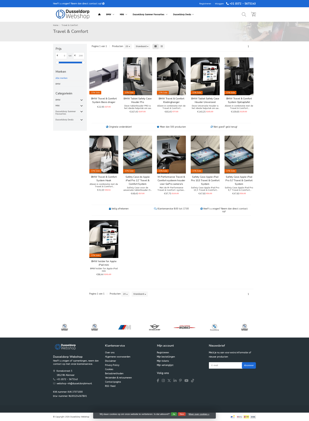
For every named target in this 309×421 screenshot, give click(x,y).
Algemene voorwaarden (117, 356)
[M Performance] (94, 327)
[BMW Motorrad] (64, 327)
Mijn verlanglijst (165, 365)
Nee (182, 414)
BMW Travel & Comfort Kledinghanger (171, 100)
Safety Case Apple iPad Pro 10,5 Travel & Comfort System (205, 180)
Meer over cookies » (199, 414)
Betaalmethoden (114, 373)
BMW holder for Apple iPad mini (104, 263)
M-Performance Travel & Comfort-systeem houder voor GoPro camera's (171, 180)
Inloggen (219, 3)
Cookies (109, 369)
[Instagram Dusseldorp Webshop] (164, 381)
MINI (122, 14)
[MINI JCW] (154, 327)
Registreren (205, 3)
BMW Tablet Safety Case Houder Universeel (205, 100)
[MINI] (124, 327)
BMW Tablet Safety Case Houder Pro (138, 100)
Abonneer (249, 365)
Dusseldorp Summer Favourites (149, 14)
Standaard (141, 46)
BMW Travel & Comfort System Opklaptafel (239, 100)
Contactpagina (113, 382)
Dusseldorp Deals (182, 14)
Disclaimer (110, 361)
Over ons (110, 352)
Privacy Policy (112, 365)
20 (127, 46)
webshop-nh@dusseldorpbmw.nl (74, 383)
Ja (174, 414)
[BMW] (184, 327)
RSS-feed (110, 386)
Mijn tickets (163, 361)
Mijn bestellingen (166, 356)
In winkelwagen (102, 114)
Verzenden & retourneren (118, 377)
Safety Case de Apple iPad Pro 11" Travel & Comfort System (138, 180)
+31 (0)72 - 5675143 (242, 3)
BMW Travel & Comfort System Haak (104, 178)
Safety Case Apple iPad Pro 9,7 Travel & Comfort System (239, 180)
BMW (109, 14)
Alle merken (61, 78)
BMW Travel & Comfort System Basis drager (104, 100)
